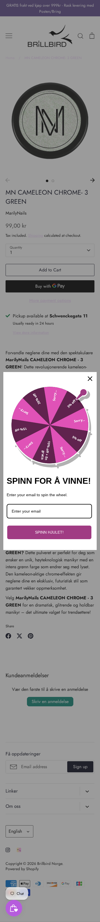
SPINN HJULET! (49, 532)
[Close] (90, 378)
